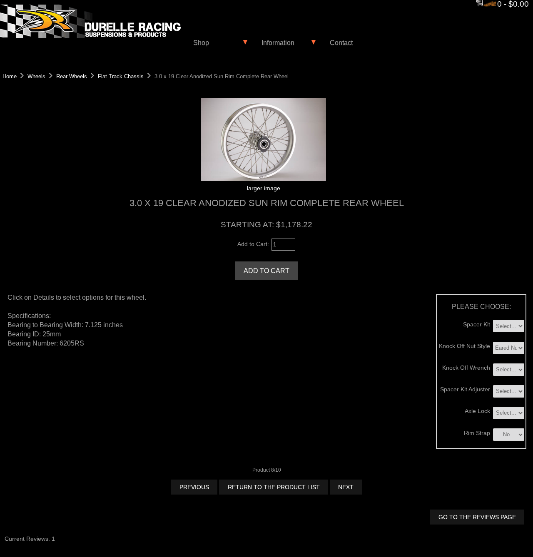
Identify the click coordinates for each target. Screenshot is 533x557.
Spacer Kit (476, 324)
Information (278, 42)
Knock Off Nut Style (464, 346)
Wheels (36, 76)
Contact (341, 42)
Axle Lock (477, 411)
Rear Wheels (71, 76)
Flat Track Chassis (121, 76)
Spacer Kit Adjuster (465, 389)
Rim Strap (477, 433)
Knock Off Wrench (466, 368)
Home (9, 76)
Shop (201, 42)
